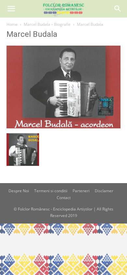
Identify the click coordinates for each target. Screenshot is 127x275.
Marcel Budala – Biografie (47, 24)
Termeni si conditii (50, 191)
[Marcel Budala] (63, 126)
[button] (11, 9)
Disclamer (104, 191)
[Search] (118, 9)
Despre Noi (18, 191)
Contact (64, 197)
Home (12, 24)
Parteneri (81, 191)
